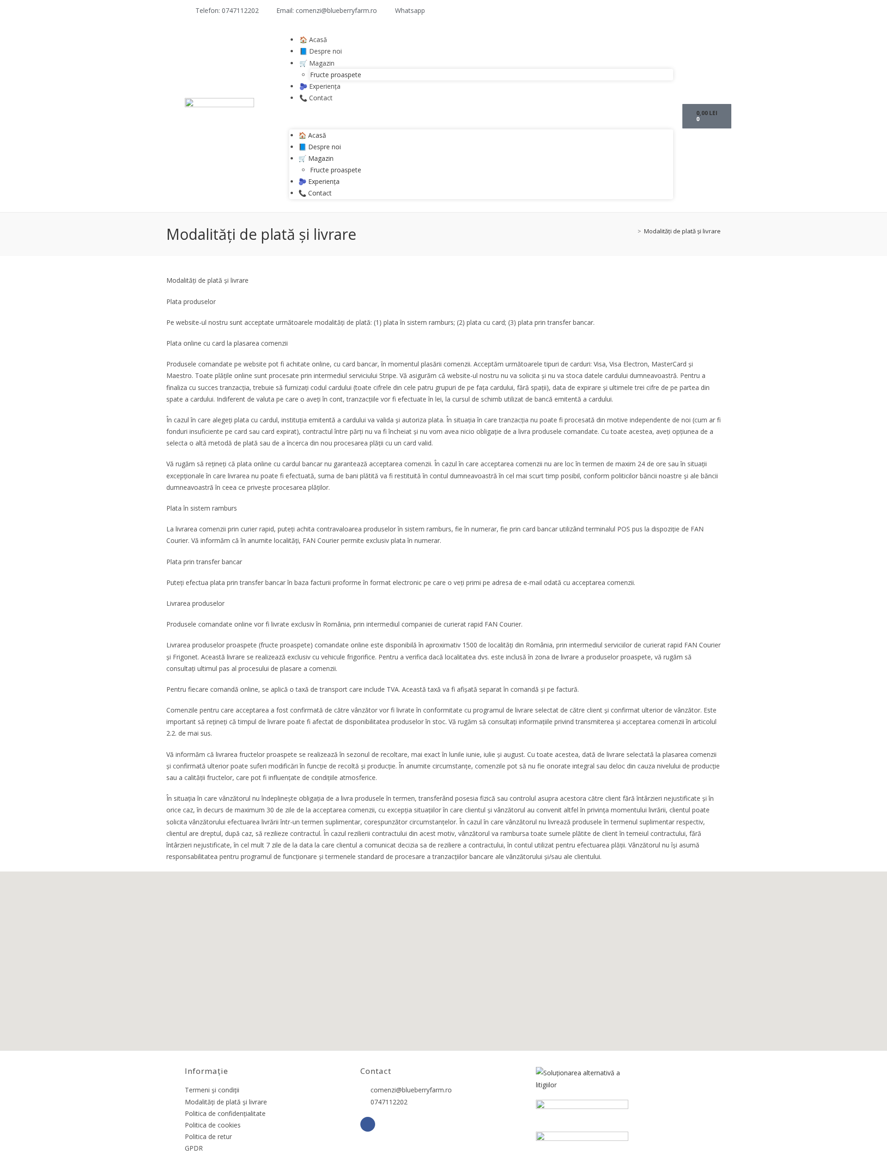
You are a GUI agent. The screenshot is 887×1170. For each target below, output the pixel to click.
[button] (481, 116)
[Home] (632, 231)
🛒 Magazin (316, 63)
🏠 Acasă (313, 39)
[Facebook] (367, 1124)
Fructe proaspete (335, 74)
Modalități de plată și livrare (682, 231)
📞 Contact (316, 97)
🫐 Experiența (319, 86)
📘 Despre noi (320, 51)
